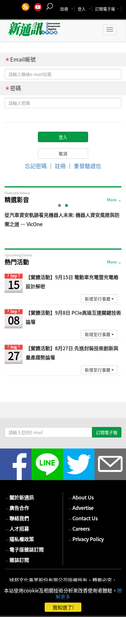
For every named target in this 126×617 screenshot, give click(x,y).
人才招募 (17, 528)
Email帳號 (20, 59)
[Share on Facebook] (15, 464)
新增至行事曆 (98, 299)
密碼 (13, 88)
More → (114, 200)
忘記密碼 (36, 166)
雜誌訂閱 (17, 559)
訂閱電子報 (105, 9)
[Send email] (110, 464)
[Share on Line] (47, 464)
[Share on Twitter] (78, 464)
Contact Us (83, 518)
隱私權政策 (19, 539)
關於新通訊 (19, 497)
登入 (82, 9)
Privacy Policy (86, 539)
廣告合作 (17, 507)
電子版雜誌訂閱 (24, 549)
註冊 (64, 9)
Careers (79, 528)
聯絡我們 (17, 518)
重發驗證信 (87, 166)
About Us (81, 497)
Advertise (81, 507)
